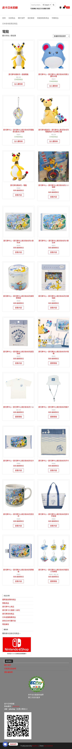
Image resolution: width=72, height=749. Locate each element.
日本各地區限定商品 (9, 23)
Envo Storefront (48, 746)
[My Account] (60, 7)
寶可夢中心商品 (8, 607)
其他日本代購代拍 (9, 621)
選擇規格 (53, 363)
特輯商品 (55, 18)
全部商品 (11, 18)
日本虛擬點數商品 (9, 617)
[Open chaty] (5, 744)
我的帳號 (31, 18)
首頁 (4, 18)
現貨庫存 (5, 624)
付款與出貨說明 (10, 668)
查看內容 (18, 195)
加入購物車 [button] (18, 84)
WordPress (35, 746)
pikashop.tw (16, 706)
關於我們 (21, 18)
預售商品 (5, 603)
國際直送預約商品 (9, 599)
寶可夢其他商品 (8, 614)
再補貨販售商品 (43, 18)
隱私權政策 (8, 672)
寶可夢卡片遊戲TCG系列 (11, 610)
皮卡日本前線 (10, 7)
